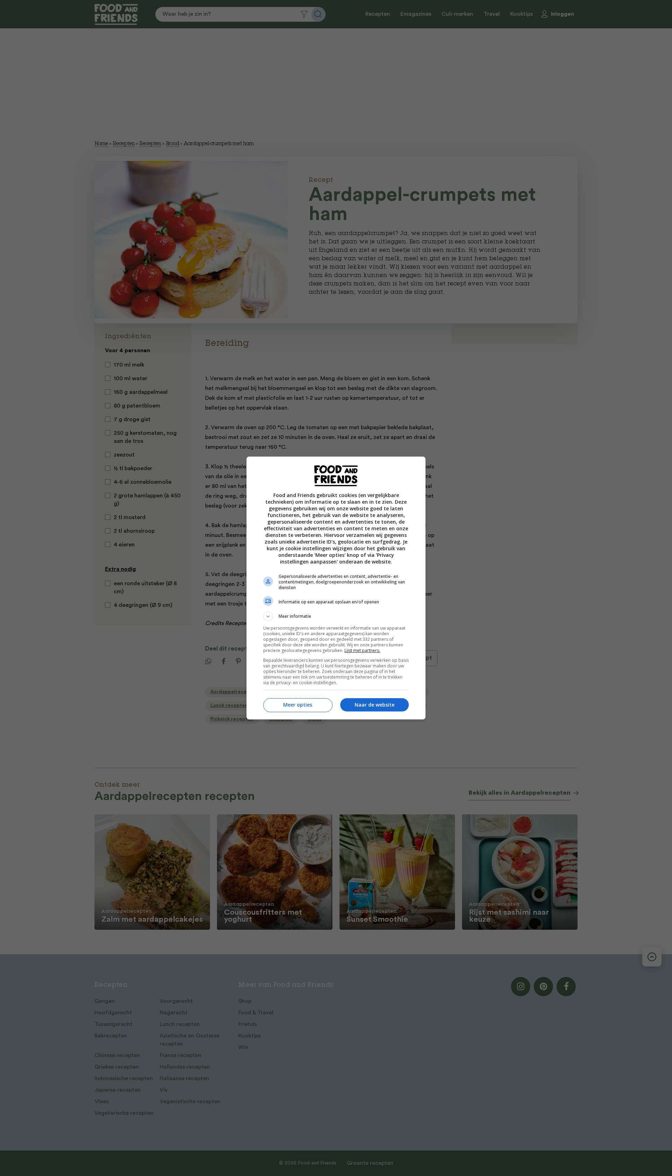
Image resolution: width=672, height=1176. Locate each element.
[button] (336, 616)
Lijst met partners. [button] (362, 650)
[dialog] (336, 588)
